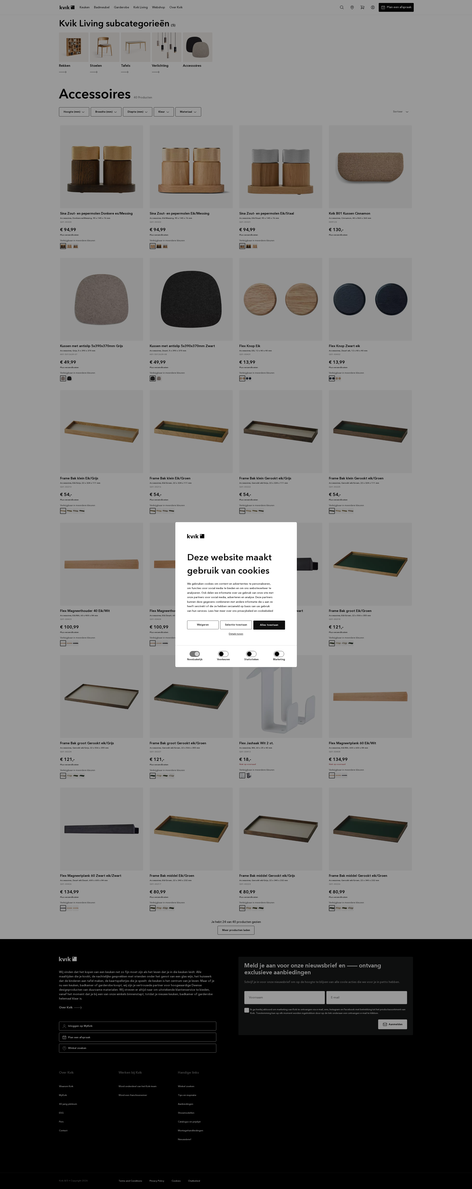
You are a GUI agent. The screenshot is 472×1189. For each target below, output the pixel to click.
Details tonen (236, 634)
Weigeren (203, 625)
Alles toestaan (269, 625)
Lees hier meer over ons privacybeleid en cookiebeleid (240, 611)
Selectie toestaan (236, 625)
